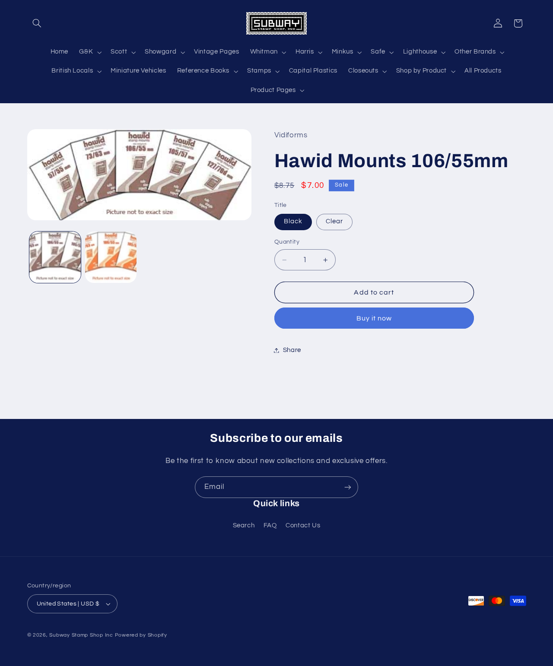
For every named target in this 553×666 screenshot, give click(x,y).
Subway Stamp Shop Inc (81, 635)
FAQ (270, 525)
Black (293, 222)
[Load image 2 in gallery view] (111, 257)
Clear (334, 222)
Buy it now (374, 318)
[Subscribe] (348, 487)
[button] (37, 23)
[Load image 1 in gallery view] (55, 257)
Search (244, 525)
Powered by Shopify (141, 635)
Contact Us (303, 525)
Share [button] (292, 350)
